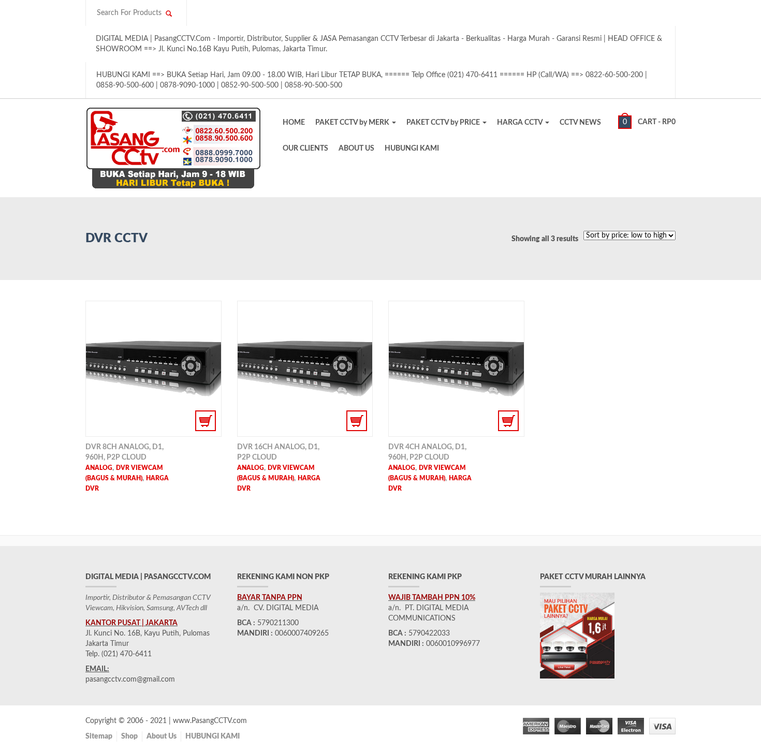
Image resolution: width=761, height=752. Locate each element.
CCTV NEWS (580, 122)
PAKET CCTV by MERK (353, 122)
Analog (98, 468)
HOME (294, 122)
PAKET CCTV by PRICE (443, 122)
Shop (129, 736)
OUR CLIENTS (305, 148)
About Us (162, 736)
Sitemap (98, 736)
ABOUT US (356, 148)
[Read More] (153, 368)
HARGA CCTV (520, 122)
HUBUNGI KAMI (412, 148)
